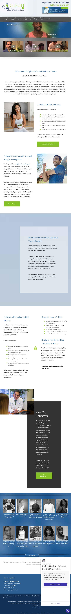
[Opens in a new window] (55, 10)
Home (4, 19)
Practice (8, 18)
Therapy (32, 18)
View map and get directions (11, 589)
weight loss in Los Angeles (22, 164)
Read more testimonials (32, 556)
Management (21, 18)
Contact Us (48, 19)
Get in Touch (11, 204)
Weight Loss (14, 18)
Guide (42, 18)
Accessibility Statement (37, 608)
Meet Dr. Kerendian (43, 475)
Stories (37, 18)
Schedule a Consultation (48, 144)
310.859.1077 (59, 5)
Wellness (27, 18)
